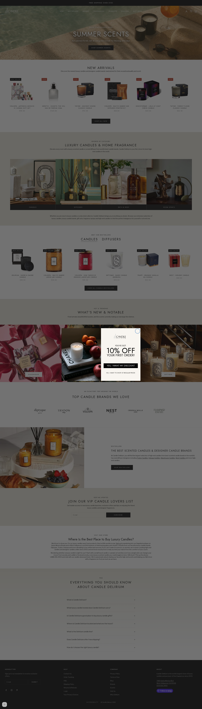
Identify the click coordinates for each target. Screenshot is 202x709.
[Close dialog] (137, 331)
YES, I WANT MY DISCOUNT (121, 365)
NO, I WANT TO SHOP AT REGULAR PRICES (120, 373)
